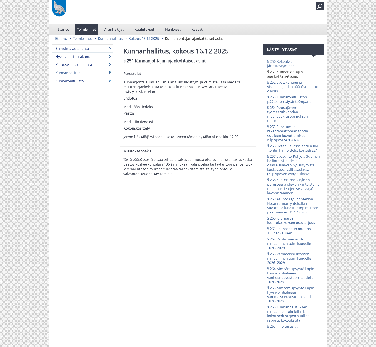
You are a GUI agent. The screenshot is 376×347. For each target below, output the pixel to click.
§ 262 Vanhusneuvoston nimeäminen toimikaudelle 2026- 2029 (289, 243)
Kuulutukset (144, 29)
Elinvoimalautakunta (72, 48)
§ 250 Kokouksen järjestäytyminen (281, 63)
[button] (320, 6)
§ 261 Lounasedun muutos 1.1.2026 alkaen (289, 231)
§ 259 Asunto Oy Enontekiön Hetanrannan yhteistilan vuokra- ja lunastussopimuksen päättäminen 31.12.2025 (292, 205)
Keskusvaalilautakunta (73, 64)
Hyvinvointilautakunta (73, 56)
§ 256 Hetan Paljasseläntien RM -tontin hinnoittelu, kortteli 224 (292, 148)
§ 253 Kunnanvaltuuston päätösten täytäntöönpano (289, 99)
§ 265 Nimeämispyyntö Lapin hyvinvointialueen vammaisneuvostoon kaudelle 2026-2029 (291, 294)
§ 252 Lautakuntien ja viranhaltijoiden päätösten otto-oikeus (293, 86)
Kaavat (197, 29)
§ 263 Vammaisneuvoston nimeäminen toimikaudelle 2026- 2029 (289, 258)
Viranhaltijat (114, 29)
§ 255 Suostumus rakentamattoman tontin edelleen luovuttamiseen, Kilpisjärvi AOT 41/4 (288, 133)
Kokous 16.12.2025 (144, 38)
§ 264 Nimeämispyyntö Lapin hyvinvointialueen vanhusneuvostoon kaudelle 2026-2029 (290, 275)
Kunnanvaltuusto (69, 81)
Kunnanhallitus (110, 38)
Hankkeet (173, 29)
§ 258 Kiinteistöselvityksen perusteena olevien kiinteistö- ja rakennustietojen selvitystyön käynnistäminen (293, 186)
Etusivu (63, 29)
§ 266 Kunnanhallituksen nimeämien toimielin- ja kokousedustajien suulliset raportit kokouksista (289, 313)
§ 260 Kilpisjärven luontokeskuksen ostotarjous (291, 220)
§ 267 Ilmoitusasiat (282, 326)
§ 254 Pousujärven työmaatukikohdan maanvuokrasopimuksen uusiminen (287, 114)
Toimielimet (86, 29)
